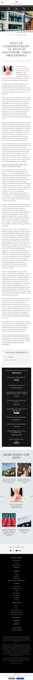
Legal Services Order (12, 360)
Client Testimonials (16, 610)
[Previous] (1, 496)
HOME (8, 34)
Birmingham (25, 68)
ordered (18, 68)
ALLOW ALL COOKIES (20, 678)
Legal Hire (16, 576)
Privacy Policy (16, 560)
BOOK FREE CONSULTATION (16, 5)
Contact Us (16, 597)
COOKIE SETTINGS (12, 678)
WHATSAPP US (9, 10)
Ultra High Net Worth (16, 612)
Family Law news (23, 34)
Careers (16, 574)
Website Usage (16, 565)
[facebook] (10, 551)
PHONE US (24, 10)
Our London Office (16, 614)
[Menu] (2, 2)
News (11, 34)
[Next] (31, 496)
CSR (16, 591)
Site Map (16, 599)
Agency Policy (16, 593)
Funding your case (17, 588)
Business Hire (16, 578)
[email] (20, 551)
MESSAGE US (16, 10)
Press (16, 608)
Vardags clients (16, 586)
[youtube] (17, 551)
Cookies (16, 563)
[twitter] (14, 551)
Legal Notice (16, 567)
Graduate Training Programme (16, 580)
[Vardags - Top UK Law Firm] (16, 4)
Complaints (16, 595)
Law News (15, 34)
